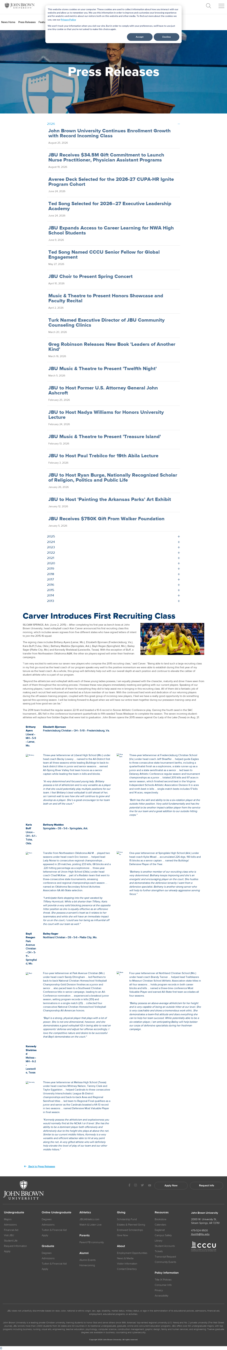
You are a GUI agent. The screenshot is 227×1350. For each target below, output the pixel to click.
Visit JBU (9, 1235)
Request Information (15, 1246)
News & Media (125, 1258)
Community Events (165, 1262)
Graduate (48, 1246)
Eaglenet (160, 1230)
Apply (7, 1251)
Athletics (85, 1212)
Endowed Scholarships (130, 1230)
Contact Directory (127, 1269)
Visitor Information (127, 1263)
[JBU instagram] (135, 1185)
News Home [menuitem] (8, 22)
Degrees (47, 1219)
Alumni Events (87, 1260)
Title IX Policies (163, 1279)
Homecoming (87, 1265)
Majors (7, 1219)
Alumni (84, 1253)
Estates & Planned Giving (131, 1224)
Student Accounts (165, 1246)
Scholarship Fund (127, 1219)
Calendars (160, 1224)
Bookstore (160, 1219)
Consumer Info (163, 1285)
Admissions (10, 1224)
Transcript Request (165, 1256)
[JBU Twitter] (142, 1185)
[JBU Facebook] (129, 1185)
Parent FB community (91, 1242)
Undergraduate (14, 1212)
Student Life (10, 1240)
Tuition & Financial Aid (54, 1230)
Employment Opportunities (132, 1253)
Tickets (159, 1251)
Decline (166, 36)
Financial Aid (11, 1230)
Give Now (122, 1235)
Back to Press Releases (41, 1166)
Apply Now (171, 1185)
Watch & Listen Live (90, 1224)
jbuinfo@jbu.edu (200, 1234)
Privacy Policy (68, 19)
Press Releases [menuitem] (27, 22)
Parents (84, 1235)
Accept (140, 36)
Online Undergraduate (56, 1212)
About (121, 1246)
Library (158, 1240)
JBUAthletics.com (89, 1219)
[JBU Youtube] (149, 1185)
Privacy (159, 1290)
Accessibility (161, 1295)
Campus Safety (163, 1235)
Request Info (206, 1185)
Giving (121, 1212)
